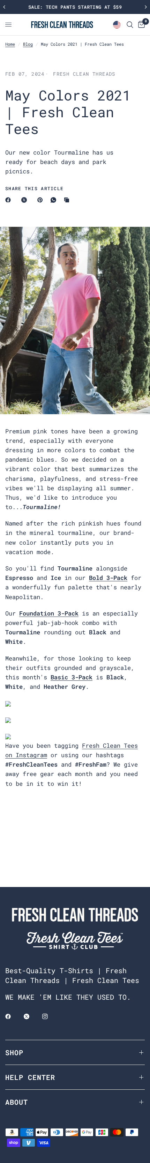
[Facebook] (9, 200)
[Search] (130, 24)
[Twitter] (31, 1016)
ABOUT (16, 1101)
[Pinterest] (41, 200)
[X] (25, 200)
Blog (28, 44)
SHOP (14, 1052)
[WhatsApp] (55, 200)
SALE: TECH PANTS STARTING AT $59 (75, 7)
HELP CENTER (30, 1077)
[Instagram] (50, 1016)
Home (10, 44)
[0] (140, 24)
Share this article (34, 188)
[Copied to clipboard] (68, 200)
